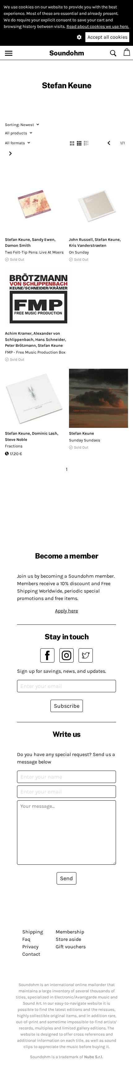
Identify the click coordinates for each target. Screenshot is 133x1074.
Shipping (32, 932)
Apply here (66, 611)
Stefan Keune (17, 239)
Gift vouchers (71, 947)
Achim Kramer (18, 333)
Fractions (14, 446)
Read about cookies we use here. (97, 26)
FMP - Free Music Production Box (35, 352)
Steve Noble (16, 439)
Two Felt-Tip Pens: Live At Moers (34, 252)
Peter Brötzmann (20, 345)
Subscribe (66, 705)
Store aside (68, 939)
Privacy (30, 947)
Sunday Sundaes (84, 440)
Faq (26, 939)
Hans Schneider (50, 339)
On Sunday (79, 252)
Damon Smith (18, 245)
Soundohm (66, 53)
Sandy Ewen (43, 239)
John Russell (81, 239)
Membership (70, 932)
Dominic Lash (44, 433)
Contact (31, 954)
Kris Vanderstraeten (87, 245)
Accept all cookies (107, 37)
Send (66, 878)
